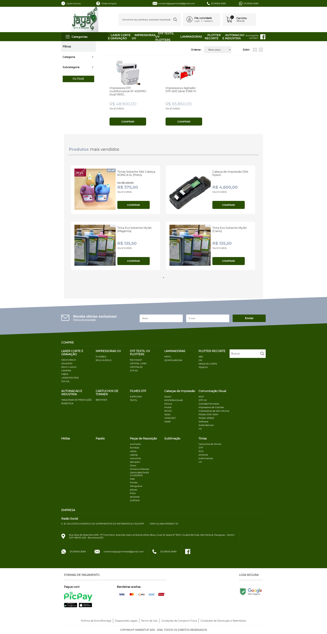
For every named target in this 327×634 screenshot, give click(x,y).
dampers (135, 461)
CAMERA (66, 370)
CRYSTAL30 (136, 367)
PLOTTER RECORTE (213, 37)
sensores (134, 496)
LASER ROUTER (70, 377)
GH (200, 360)
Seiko (167, 414)
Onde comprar (109, 3)
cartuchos (135, 458)
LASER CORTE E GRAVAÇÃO (119, 37)
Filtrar (78, 78)
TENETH (203, 367)
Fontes (133, 482)
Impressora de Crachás (211, 407)
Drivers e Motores (139, 469)
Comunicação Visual (212, 391)
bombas (134, 447)
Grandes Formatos (209, 403)
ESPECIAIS (136, 396)
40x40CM (66, 363)
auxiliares (135, 444)
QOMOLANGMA (173, 360)
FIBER (64, 374)
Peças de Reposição (143, 438)
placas (133, 489)
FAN (132, 478)
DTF (201, 447)
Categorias (80, 36)
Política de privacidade (84, 319)
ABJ (201, 356)
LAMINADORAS (191, 36)
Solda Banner (206, 425)
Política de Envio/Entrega (96, 620)
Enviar (249, 318)
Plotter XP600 (206, 418)
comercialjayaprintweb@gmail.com (176, 3)
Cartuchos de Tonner (210, 444)
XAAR (167, 421)
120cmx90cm (68, 359)
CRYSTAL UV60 (138, 363)
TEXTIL (133, 400)
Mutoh (168, 407)
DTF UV (203, 400)
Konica (168, 403)
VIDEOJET (170, 418)
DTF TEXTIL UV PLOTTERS (140, 352)
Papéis (100, 438)
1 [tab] (163, 277)
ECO (201, 451)
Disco (133, 465)
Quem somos (74, 3)
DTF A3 (134, 370)
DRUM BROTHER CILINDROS (139, 474)
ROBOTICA (67, 403)
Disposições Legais (126, 620)
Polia (133, 493)
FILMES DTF (138, 391)
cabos (133, 451)
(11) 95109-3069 (251, 3)
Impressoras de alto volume (214, 410)
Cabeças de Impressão (179, 391)
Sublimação (172, 438)
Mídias (65, 438)
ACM (201, 396)
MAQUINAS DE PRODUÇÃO (76, 399)
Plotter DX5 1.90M (208, 414)
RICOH (168, 410)
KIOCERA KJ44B (173, 400)
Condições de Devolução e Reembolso (223, 620)
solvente (203, 454)
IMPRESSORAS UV (108, 351)
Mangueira (136, 486)
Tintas (203, 438)
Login (197, 21)
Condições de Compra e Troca (179, 620)
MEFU (167, 356)
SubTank (135, 500)
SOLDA (65, 381)
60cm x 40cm (69, 367)
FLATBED (101, 356)
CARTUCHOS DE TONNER (107, 392)
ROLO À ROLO (104, 360)
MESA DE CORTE (208, 363)
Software (203, 421)
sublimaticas (206, 458)
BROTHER (101, 399)
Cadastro (208, 21)
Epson (167, 396)
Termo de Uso (149, 620)
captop (134, 454)
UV (200, 428)
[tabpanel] (116, 219)
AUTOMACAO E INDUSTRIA (233, 37)
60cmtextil (136, 359)
